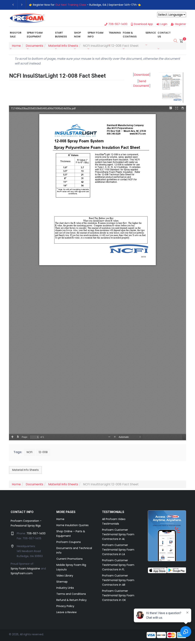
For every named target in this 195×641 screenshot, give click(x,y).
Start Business (61, 34)
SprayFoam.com (22, 573)
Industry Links (65, 588)
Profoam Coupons (68, 542)
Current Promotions (69, 559)
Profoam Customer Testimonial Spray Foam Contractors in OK (118, 595)
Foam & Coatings (130, 34)
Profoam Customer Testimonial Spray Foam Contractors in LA (118, 549)
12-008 (43, 452)
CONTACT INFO (22, 512)
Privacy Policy (65, 606)
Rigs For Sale (15, 34)
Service (150, 33)
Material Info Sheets (25, 470)
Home (60, 519)
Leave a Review (66, 612)
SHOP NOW (77, 34)
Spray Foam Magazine (25, 568)
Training (115, 33)
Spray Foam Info (95, 34)
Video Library (64, 575)
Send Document (141, 83)
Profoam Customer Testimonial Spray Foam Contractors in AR (118, 580)
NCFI (29, 452)
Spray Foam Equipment (35, 34)
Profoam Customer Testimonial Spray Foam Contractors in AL (118, 534)
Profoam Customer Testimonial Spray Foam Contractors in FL (118, 564)
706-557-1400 (36, 533)
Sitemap (62, 582)
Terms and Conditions (71, 594)
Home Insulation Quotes (72, 525)
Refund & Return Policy (71, 600)
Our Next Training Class (70, 5)
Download (141, 74)
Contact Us (164, 34)
